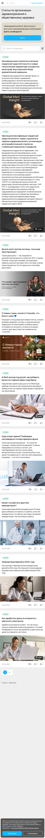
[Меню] (2, 3)
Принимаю (12, 833)
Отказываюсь (33, 833)
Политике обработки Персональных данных (25, 828)
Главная (5, 683)
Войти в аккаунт (37, 3)
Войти (22, 38)
